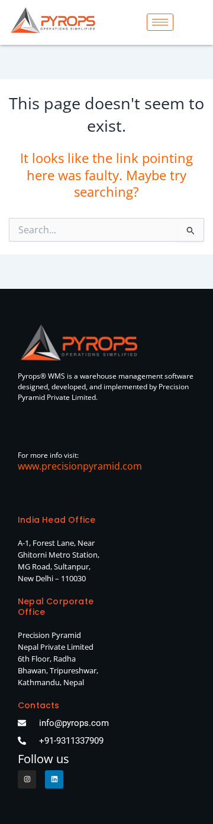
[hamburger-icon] (160, 22)
